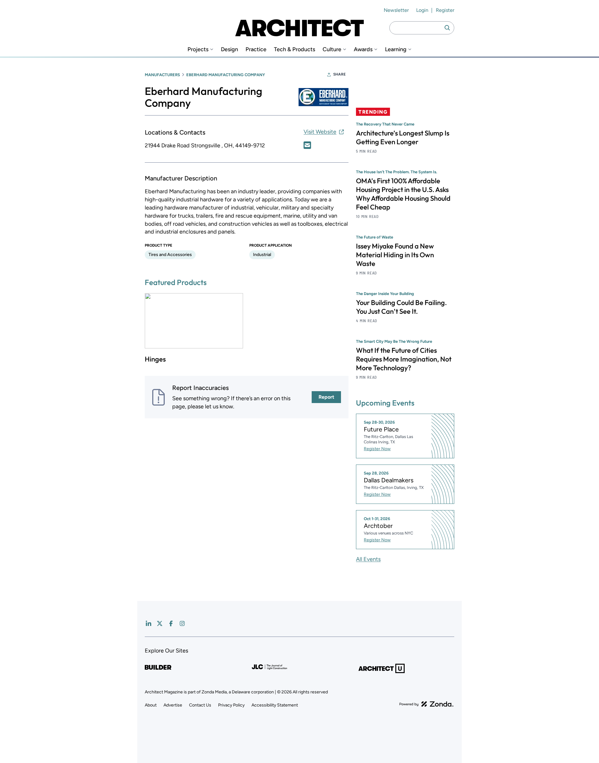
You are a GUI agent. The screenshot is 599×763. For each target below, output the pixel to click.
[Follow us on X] (159, 623)
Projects (197, 49)
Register (445, 10)
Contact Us (200, 705)
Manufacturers (162, 75)
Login (422, 10)
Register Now (377, 448)
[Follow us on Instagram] (182, 623)
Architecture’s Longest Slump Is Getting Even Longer (402, 137)
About (151, 705)
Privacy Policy (231, 705)
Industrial (262, 254)
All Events (368, 559)
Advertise (172, 705)
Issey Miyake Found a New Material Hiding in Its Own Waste (395, 255)
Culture (332, 49)
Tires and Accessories (170, 254)
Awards (363, 49)
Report (326, 397)
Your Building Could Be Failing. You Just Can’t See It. (401, 307)
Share (339, 74)
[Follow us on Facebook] (171, 623)
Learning (396, 49)
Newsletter (396, 10)
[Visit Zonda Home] (426, 704)
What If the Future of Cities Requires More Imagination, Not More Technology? (403, 359)
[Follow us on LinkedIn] (148, 623)
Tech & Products (294, 49)
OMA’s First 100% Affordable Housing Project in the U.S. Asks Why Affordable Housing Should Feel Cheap (403, 193)
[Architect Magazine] (299, 27)
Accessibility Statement (274, 705)
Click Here (307, 145)
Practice (256, 49)
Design (229, 49)
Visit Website (320, 131)
